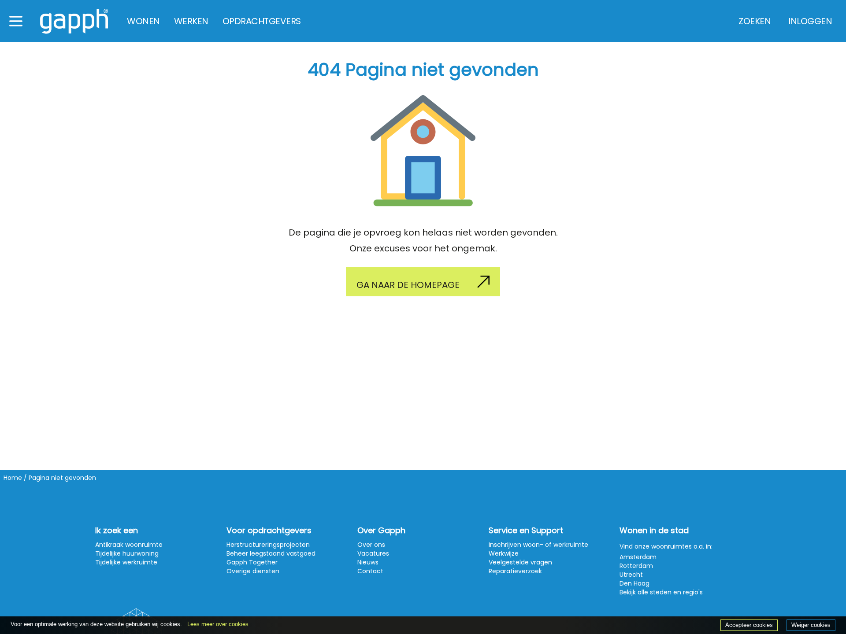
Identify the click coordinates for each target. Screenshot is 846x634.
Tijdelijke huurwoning (127, 553)
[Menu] (16, 21)
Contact (370, 571)
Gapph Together (252, 562)
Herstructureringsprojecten (268, 544)
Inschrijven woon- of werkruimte (538, 544)
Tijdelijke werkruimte (126, 562)
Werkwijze (504, 553)
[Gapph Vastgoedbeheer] (74, 21)
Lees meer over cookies (218, 624)
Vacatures (373, 553)
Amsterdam (638, 557)
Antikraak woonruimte (129, 544)
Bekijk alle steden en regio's (661, 592)
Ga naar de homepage (408, 285)
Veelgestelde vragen (520, 562)
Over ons (371, 544)
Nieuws (367, 562)
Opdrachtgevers (262, 21)
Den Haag (634, 583)
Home (13, 477)
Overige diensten (252, 571)
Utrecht (631, 574)
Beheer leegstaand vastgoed (270, 553)
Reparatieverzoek (515, 571)
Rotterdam (636, 565)
